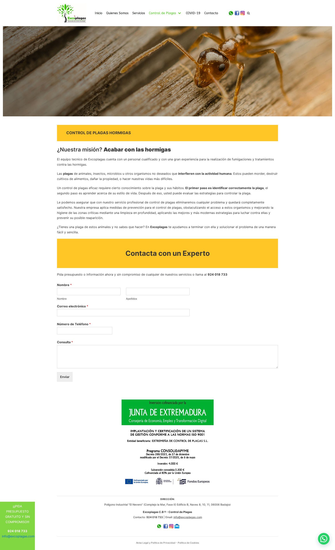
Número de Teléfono (74, 324)
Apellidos (131, 298)
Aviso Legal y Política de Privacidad (155, 542)
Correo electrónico (72, 306)
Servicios (138, 13)
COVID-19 (193, 13)
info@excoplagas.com (188, 517)
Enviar (64, 377)
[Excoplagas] (71, 13)
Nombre (64, 285)
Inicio (98, 13)
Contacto (211, 13)
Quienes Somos (117, 13)
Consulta (65, 342)
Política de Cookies (188, 542)
